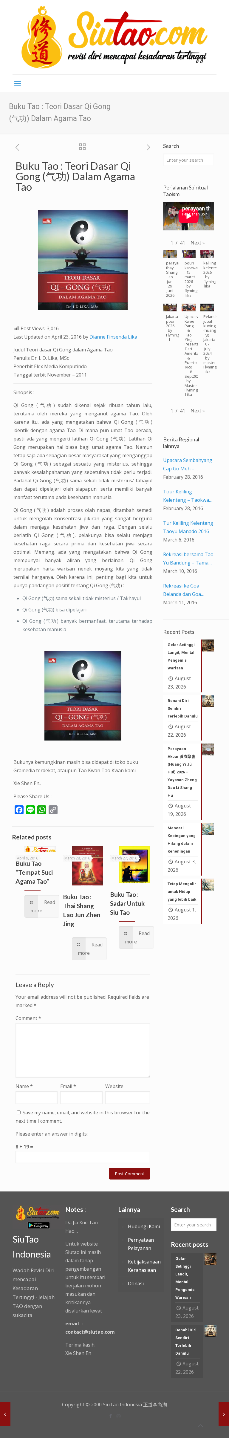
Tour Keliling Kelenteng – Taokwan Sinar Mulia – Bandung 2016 (188, 496)
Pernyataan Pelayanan (141, 1244)
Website (114, 1086)
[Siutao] (114, 37)
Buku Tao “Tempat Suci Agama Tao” (34, 872)
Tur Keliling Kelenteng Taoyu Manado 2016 (188, 527)
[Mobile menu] (18, 83)
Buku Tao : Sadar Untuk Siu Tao (127, 903)
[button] (198, 242)
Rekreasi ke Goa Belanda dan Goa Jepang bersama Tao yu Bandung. (186, 590)
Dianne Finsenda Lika (113, 337)
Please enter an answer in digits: (52, 1133)
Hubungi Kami (144, 1226)
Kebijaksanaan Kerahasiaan (144, 1265)
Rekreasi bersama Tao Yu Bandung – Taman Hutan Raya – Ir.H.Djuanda (188, 559)
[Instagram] (118, 1416)
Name (24, 1086)
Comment (28, 1018)
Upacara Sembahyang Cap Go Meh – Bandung (187, 465)
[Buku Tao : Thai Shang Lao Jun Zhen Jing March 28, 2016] (5, 1414)
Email (68, 1086)
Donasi (136, 1283)
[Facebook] (110, 1416)
